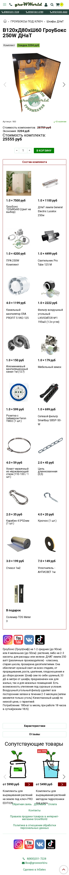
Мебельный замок (49, 367)
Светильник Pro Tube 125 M (48, 262)
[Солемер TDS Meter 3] (18, 593)
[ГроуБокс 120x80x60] (18, 183)
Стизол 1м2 (13, 568)
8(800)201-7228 (11, 12)
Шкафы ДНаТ (55, 21)
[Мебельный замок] (50, 343)
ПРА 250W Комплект (12, 262)
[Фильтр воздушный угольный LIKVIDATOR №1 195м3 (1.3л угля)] (50, 285)
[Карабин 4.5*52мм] (18, 497)
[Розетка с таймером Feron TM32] (18, 392)
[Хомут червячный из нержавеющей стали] (18, 445)
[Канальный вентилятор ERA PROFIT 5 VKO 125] (18, 285)
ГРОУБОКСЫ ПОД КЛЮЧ (27, 21)
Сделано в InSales (34, 869)
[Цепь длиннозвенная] (50, 445)
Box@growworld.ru (36, 862)
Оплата (52, 804)
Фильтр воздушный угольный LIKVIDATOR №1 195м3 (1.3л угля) (50, 315)
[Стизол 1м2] (18, 543)
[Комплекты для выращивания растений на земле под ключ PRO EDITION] (18, 764)
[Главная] (5, 21)
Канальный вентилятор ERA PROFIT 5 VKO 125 (17, 313)
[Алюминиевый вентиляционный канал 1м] (18, 343)
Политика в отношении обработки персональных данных (34, 827)
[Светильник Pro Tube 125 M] (50, 236)
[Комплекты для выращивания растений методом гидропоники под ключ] (51, 764)
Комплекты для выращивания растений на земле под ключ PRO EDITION (18, 797)
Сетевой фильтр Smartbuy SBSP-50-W (49, 420)
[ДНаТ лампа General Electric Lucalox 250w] (50, 183)
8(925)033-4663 (59, 12)
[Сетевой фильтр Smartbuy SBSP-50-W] (50, 392)
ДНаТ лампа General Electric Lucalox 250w (50, 211)
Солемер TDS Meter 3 (18, 619)
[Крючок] (50, 497)
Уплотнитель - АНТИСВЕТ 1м (46, 570)
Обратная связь (22, 804)
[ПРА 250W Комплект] (18, 236)
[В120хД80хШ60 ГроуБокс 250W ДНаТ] (34, 82)
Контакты (34, 810)
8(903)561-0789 (35, 12)
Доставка (40, 804)
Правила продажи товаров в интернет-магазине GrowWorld (34, 818)
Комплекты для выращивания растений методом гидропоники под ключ (50, 797)
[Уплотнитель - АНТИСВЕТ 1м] (50, 543)
